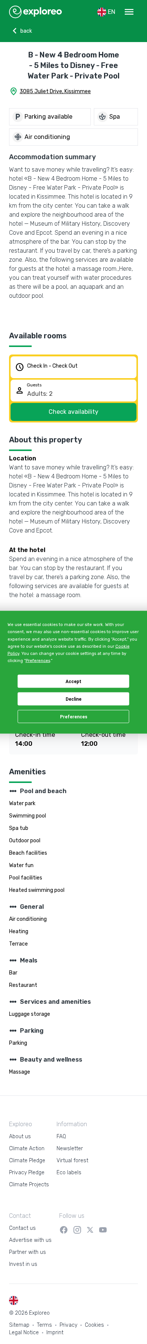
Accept (73, 681)
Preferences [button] (38, 660)
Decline (73, 698)
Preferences (73, 716)
